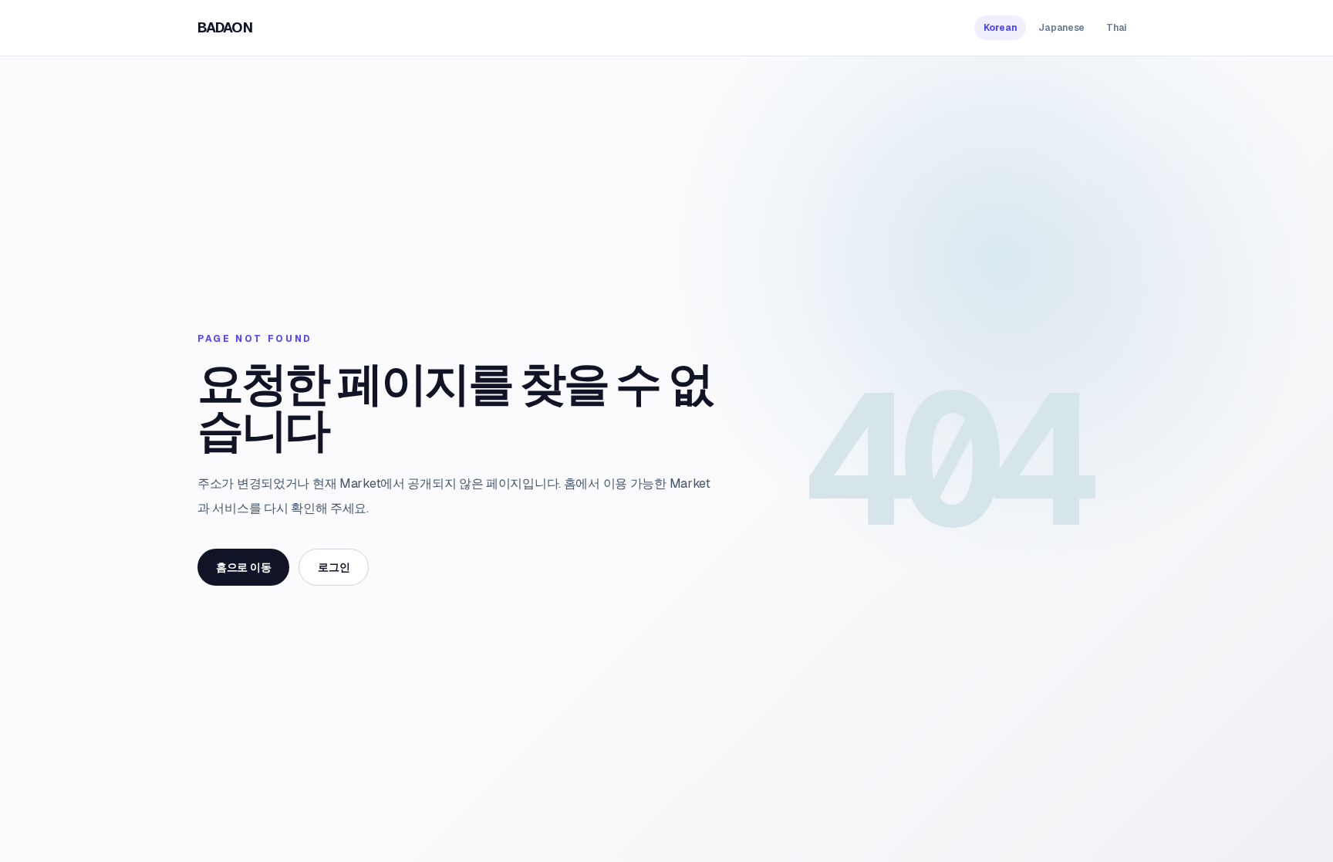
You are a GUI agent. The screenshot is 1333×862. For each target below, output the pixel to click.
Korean (1000, 28)
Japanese (1061, 28)
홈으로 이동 (243, 567)
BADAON (224, 27)
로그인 (333, 567)
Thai (1116, 28)
